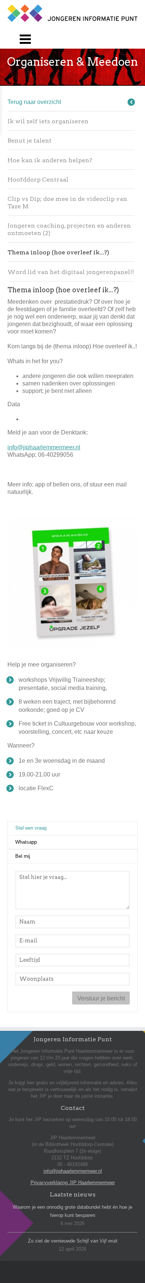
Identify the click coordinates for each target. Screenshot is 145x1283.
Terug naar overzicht (34, 102)
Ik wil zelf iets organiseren (47, 121)
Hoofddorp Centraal (37, 179)
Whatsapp (26, 842)
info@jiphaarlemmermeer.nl (43, 447)
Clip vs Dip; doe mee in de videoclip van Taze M (67, 202)
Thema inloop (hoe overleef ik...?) (58, 252)
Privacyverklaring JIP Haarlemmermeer (72, 1182)
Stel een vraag (48, 828)
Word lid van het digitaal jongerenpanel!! (70, 272)
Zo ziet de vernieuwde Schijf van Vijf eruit (72, 1241)
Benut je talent (29, 140)
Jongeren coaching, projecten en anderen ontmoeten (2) (69, 229)
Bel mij (22, 856)
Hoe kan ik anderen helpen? (49, 160)
